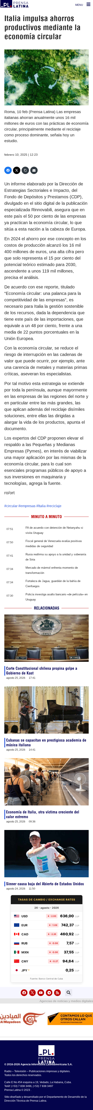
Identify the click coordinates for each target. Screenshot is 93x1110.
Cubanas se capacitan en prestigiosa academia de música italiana (46, 742)
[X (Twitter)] (16, 170)
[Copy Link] (25, 170)
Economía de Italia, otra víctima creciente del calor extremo (42, 814)
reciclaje (54, 506)
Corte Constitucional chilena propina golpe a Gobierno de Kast (41, 671)
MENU (79, 4)
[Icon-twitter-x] (32, 992)
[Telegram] (49, 992)
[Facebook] (8, 170)
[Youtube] (40, 992)
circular (12, 506)
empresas (27, 506)
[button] (68, 992)
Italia (42, 506)
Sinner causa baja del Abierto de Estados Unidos (45, 883)
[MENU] (88, 4)
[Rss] (57, 992)
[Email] (34, 170)
